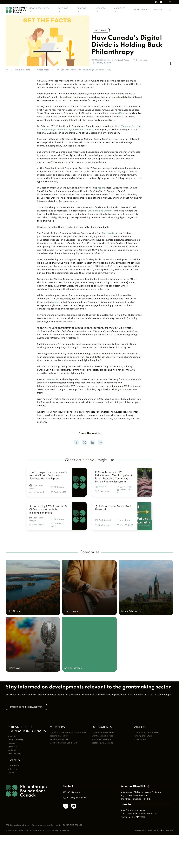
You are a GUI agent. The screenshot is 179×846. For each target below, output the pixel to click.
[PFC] (16, 9)
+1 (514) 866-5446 (76, 797)
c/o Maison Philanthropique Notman (141, 792)
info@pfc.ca (73, 792)
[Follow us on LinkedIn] (156, 1)
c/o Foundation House (133, 810)
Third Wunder (166, 830)
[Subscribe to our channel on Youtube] (161, 1)
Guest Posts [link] (100, 30)
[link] (76, 442)
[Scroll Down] (170, 63)
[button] (40, 9)
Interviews (125, 520)
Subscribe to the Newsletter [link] (26, 707)
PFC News (59, 487)
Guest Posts (125, 487)
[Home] (7, 70)
